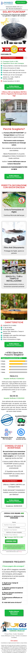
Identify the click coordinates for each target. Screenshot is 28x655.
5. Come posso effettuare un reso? (12, 598)
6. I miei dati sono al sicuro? (12, 602)
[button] (14, 566)
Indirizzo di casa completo (14, 532)
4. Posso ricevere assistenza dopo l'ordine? (12, 593)
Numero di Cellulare (14, 527)
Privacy (20, 551)
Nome (14, 522)
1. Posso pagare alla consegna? (13, 566)
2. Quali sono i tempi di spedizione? (10, 583)
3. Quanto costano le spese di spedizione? (12, 588)
